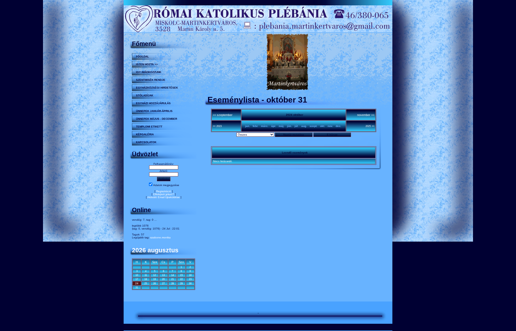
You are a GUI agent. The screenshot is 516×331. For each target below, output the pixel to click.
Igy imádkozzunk (148, 72)
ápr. (273, 126)
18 (145, 279)
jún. (289, 126)
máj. (281, 126)
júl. (297, 126)
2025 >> (370, 126)
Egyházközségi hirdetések (157, 87)
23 (190, 279)
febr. (255, 126)
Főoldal (142, 56)
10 (136, 275)
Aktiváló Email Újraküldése (163, 197)
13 (163, 275)
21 (172, 279)
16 (190, 275)
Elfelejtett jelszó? (163, 194)
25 (145, 283)
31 (136, 287)
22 (181, 279)
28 (172, 283)
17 (136, 279)
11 (146, 275)
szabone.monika (160, 237)
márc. (264, 126)
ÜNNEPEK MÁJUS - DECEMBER (156, 118)
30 (190, 283)
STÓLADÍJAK (144, 95)
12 (154, 275)
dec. (338, 126)
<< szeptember (222, 115)
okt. (322, 126)
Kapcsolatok (146, 142)
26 (154, 283)
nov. (330, 126)
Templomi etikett (149, 126)
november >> (365, 115)
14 (172, 275)
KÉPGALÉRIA (145, 134)
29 (181, 283)
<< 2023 (217, 126)
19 (154, 279)
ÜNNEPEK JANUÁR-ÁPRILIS (154, 111)
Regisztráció (163, 191)
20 (163, 279)
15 (181, 275)
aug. (304, 126)
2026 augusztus (155, 250)
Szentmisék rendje (150, 79)
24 (136, 283)
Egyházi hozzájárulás (153, 103)
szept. (313, 126)
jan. (247, 126)
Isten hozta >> (147, 64)
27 (163, 283)
